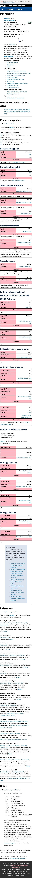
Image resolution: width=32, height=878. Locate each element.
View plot (2, 441)
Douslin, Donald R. (14, 733)
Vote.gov (22, 875)
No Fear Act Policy (21, 869)
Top (4, 124)
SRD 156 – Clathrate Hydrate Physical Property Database (17, 598)
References (10, 65)
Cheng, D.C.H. (4, 655)
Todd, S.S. (11, 745)
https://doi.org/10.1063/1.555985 (17, 778)
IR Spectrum (10, 81)
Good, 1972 (28, 307)
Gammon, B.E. (4, 625)
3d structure (12, 44)
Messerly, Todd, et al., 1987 (23, 486)
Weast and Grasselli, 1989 (24, 357)
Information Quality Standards (11, 873)
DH (1, 139)
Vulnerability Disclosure (8, 869)
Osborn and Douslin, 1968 (24, 458)
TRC (1, 136)
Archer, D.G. (13, 705)
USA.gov (17, 875)
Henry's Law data (12, 77)
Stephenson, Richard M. (7, 721)
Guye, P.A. (3, 665)
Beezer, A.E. (11, 683)
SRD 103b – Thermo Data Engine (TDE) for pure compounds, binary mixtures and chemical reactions (17, 573)
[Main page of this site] (2, 9)
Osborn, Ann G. (4, 733)
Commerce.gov (25, 873)
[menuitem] (2, 9)
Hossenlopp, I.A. (4, 705)
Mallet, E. (8, 665)
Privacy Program (23, 863)
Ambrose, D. (3, 645)
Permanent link (8, 56)
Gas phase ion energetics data (15, 79)
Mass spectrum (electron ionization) (17, 83)
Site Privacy (6, 863)
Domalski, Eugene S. (6, 772)
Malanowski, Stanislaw (20, 721)
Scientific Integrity (22, 871)
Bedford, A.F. (4, 683)
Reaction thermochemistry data (16, 75)
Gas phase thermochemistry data (16, 71)
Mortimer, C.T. (19, 683)
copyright (11, 127)
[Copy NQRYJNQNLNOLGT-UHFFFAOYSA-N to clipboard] (28, 31)
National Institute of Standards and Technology (3, 6)
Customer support (9, 843)
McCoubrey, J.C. (13, 655)
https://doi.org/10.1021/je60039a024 (10, 740)
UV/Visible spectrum (12, 85)
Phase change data (12, 63)
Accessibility (14, 863)
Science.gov (10, 875)
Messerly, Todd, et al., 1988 (23, 191)
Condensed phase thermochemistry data (18, 73)
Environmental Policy (10, 871)
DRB (1, 141)
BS (1, 134)
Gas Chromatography (13, 87)
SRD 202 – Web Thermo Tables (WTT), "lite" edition (17, 582)
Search (9, 9)
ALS (1, 142)
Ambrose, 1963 (27, 231)
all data (5, 631)
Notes (8, 67)
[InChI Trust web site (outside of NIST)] (30, 24)
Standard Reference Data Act (18, 858)
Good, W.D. (24, 623)
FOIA (28, 869)
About (19, 9)
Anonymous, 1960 (26, 213)
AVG (30, 154)
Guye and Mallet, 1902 (25, 266)
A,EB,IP (29, 412)
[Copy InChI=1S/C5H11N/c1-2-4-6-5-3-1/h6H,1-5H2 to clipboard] (18, 27)
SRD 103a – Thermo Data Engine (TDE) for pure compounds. (17, 565)
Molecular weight (9, 20)
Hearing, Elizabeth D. (18, 772)
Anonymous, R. (4, 637)
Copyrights (7, 865)
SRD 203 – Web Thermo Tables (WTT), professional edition (17, 588)
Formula (6, 18)
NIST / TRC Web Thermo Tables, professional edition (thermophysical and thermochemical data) (17, 111)
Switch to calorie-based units (15, 98)
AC (1, 144)
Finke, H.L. (17, 623)
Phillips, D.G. (22, 655)
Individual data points (19, 162)
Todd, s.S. (11, 623)
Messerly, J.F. (4, 623)
